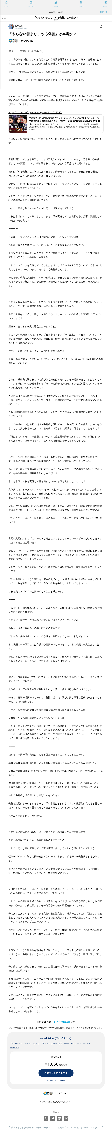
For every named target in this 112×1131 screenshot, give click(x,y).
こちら (57, 1101)
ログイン (104, 12)
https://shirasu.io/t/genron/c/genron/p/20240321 (35, 112)
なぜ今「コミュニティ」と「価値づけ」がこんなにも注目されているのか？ (81, 1127)
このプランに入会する (56, 1072)
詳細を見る (14, 1047)
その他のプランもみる (56, 1080)
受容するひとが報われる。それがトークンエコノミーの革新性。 (33, 1127)
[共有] (101, 26)
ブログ (56, 20)
